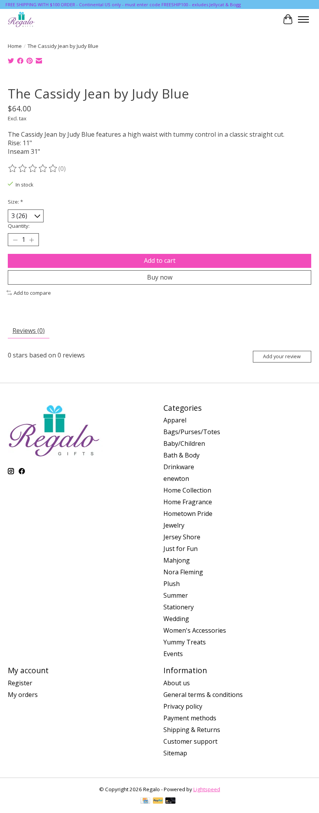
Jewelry (173, 525)
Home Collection (187, 490)
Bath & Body (181, 455)
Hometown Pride (187, 513)
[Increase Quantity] (31, 240)
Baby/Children (184, 443)
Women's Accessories (194, 630)
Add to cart (159, 260)
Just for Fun (180, 548)
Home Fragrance (187, 502)
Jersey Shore (181, 537)
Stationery (178, 607)
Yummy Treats (184, 642)
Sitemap (175, 753)
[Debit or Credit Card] (170, 801)
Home (15, 45)
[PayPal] (158, 801)
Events (173, 653)
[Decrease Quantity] (15, 240)
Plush (171, 583)
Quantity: (19, 225)
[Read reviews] (33, 168)
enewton (176, 478)
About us (176, 683)
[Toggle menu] (303, 19)
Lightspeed (206, 789)
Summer (175, 595)
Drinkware (178, 467)
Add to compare (32, 292)
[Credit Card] (145, 801)
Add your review (282, 356)
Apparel (174, 420)
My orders (23, 694)
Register (20, 683)
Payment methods (189, 718)
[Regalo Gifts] (22, 19)
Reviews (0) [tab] (28, 330)
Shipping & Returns (191, 729)
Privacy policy (182, 706)
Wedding (176, 618)
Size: (15, 201)
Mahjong (176, 560)
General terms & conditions (203, 694)
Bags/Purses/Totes (191, 432)
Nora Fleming (183, 572)
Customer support (190, 741)
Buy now (159, 277)
